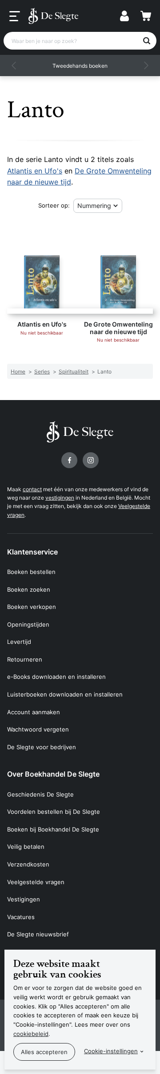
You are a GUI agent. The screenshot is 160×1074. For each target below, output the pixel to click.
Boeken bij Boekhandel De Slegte (53, 829)
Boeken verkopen (31, 606)
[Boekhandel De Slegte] (53, 16)
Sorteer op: (54, 205)
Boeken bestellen (31, 571)
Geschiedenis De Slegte (40, 794)
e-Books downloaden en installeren (56, 676)
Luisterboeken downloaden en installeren (65, 694)
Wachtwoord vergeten (38, 729)
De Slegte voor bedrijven (41, 747)
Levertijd (19, 641)
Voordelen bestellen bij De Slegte (53, 811)
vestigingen (59, 497)
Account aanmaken (33, 712)
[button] (14, 65)
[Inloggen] (124, 16)
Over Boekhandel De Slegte (53, 774)
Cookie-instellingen (111, 1051)
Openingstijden (28, 624)
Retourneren (24, 659)
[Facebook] (69, 460)
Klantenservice (32, 551)
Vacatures (21, 916)
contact (32, 489)
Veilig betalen (25, 846)
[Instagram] (90, 460)
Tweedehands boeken (80, 65)
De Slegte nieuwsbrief (38, 934)
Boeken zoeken (28, 589)
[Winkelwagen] (145, 16)
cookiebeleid (30, 1033)
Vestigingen (23, 899)
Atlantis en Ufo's (34, 170)
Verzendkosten (28, 864)
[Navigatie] (15, 16)
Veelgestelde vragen (35, 881)
